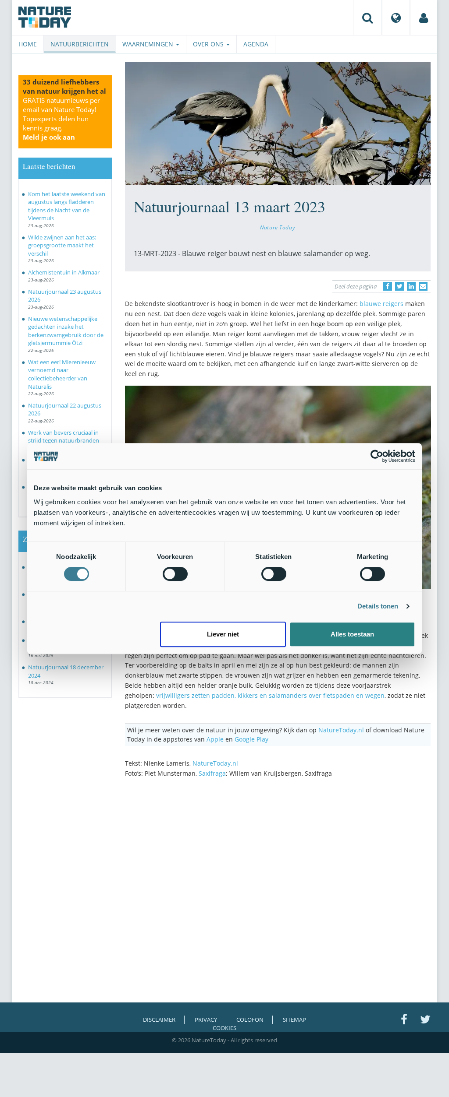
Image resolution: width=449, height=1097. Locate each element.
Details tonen (377, 606)
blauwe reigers (381, 303)
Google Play (251, 739)
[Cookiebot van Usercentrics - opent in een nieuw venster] (377, 456)
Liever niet (223, 634)
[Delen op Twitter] (399, 286)
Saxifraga (212, 773)
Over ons (209, 44)
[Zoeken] (367, 17)
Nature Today (277, 227)
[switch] (175, 574)
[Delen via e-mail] (423, 286)
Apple (215, 739)
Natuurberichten (79, 44)
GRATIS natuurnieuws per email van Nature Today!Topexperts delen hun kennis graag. (61, 118)
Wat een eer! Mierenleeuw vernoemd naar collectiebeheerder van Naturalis (62, 374)
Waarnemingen (148, 44)
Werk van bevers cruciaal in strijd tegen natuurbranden (63, 437)
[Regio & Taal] (396, 17)
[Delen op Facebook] (387, 286)
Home (27, 44)
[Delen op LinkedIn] (411, 286)
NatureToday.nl (341, 730)
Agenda (255, 44)
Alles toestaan (352, 634)
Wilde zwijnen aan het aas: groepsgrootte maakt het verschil (62, 245)
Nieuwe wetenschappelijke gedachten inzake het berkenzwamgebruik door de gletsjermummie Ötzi (65, 331)
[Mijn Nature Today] (423, 17)
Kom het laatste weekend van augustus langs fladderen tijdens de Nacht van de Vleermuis (66, 206)
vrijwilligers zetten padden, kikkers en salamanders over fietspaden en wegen (270, 695)
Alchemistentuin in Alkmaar (64, 272)
